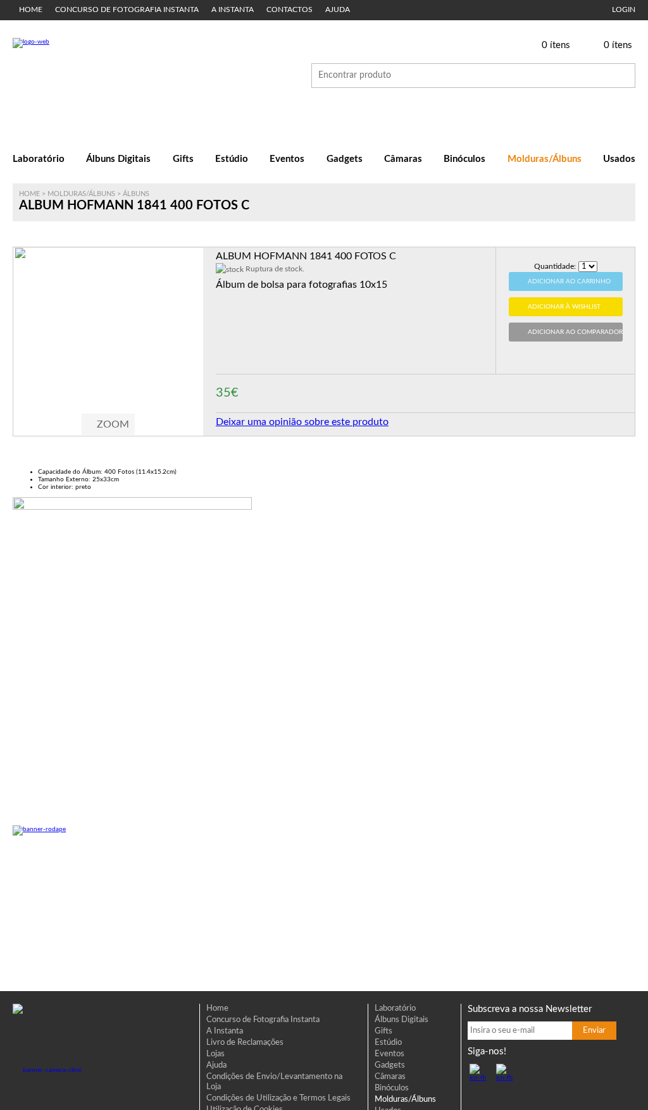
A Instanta (232, 9)
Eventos (287, 159)
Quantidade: (555, 266)
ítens (556, 45)
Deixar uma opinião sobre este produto (302, 422)
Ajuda (337, 9)
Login (623, 9)
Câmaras (403, 159)
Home (30, 9)
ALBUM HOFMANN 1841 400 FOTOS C (306, 256)
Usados (619, 159)
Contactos (289, 9)
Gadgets (345, 159)
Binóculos (464, 159)
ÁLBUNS (136, 193)
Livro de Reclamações (245, 1043)
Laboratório (39, 159)
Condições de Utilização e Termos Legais (278, 1098)
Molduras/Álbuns (545, 159)
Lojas (215, 1054)
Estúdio (231, 159)
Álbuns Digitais (118, 159)
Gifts (183, 159)
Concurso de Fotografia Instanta (127, 9)
